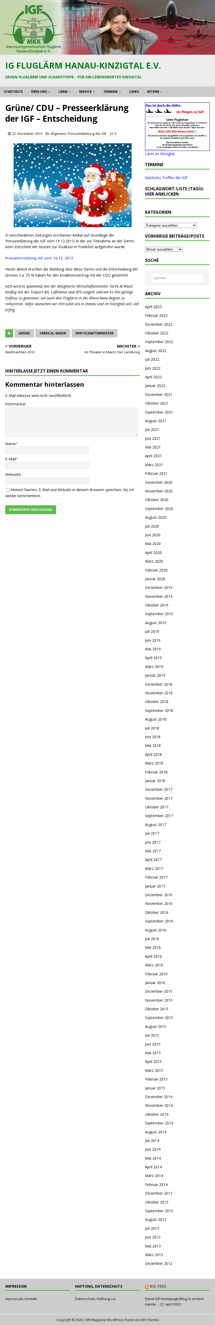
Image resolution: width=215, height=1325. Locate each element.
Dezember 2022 (158, 324)
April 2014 (153, 1166)
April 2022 (153, 376)
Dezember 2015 (158, 991)
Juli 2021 (152, 429)
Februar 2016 (156, 973)
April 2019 (153, 657)
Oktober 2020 (156, 499)
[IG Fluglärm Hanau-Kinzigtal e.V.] (107, 51)
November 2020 (159, 490)
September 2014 (159, 1122)
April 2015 (153, 1061)
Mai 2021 (153, 447)
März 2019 (154, 666)
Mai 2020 (153, 543)
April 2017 (153, 859)
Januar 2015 (155, 1088)
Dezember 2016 (158, 894)
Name (10, 443)
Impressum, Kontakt (21, 1298)
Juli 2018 (152, 728)
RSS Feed (158, 1286)
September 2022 (159, 341)
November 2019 (159, 596)
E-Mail (10, 458)
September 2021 (159, 412)
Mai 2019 (153, 648)
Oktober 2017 (156, 806)
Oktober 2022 (156, 332)
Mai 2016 (153, 947)
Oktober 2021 (156, 403)
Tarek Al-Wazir (52, 333)
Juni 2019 (152, 640)
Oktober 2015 (156, 1008)
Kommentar (15, 403)
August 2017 (155, 824)
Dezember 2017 (158, 789)
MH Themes (150, 1320)
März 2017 (154, 868)
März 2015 (154, 1070)
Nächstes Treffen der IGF (166, 177)
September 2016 (159, 921)
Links (134, 91)
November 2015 (159, 1000)
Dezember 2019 (158, 587)
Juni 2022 (152, 368)
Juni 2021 (152, 438)
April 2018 (153, 754)
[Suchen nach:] (177, 278)
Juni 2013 (152, 1237)
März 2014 (154, 1175)
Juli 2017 (152, 833)
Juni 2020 (152, 534)
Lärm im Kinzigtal (159, 153)
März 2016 (154, 964)
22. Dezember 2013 (27, 133)
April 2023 (153, 306)
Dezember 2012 (158, 1263)
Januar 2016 (155, 982)
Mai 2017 (153, 850)
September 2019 (159, 613)
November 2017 (159, 798)
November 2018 (159, 692)
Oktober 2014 (156, 1114)
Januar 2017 (155, 886)
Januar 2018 (155, 780)
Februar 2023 (156, 315)
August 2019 (155, 622)
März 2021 (154, 464)
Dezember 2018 (158, 684)
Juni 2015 (152, 1044)
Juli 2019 (152, 631)
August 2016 (155, 930)
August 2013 (155, 1219)
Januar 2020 (155, 578)
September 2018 (159, 710)
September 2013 (159, 1210)
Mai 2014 (153, 1158)
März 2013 (154, 1254)
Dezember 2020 (158, 482)
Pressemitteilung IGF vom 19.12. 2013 (39, 258)
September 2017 (159, 815)
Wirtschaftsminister (95, 333)
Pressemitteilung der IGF (87, 133)
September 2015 (159, 1017)
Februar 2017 (156, 877)
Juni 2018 (152, 736)
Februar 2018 (156, 771)
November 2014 (159, 1105)
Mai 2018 (153, 745)
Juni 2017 (152, 842)
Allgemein (58, 133)
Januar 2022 (155, 385)
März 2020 (154, 561)
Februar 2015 (156, 1079)
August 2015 (155, 1026)
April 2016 (153, 956)
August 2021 (155, 420)
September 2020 (159, 508)
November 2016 (159, 903)
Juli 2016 (152, 938)
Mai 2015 (153, 1052)
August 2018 (155, 719)
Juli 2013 (152, 1228)
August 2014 (155, 1131)
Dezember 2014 (158, 1096)
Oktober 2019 (156, 605)
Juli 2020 (152, 526)
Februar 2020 (156, 570)
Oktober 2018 (156, 701)
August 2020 (155, 517)
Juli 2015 (152, 1035)
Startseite (13, 91)
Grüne (24, 333)
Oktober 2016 (156, 912)
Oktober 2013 (156, 1202)
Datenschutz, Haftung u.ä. (95, 1298)
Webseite (13, 474)
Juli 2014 (152, 1140)
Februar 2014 (156, 1184)
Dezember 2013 (158, 1193)
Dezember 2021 (158, 394)
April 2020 (153, 552)
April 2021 (153, 455)
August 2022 (155, 350)
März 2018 (154, 763)
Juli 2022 (152, 359)
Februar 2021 (156, 473)
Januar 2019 (155, 675)
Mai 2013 (153, 1246)
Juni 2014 (152, 1149)
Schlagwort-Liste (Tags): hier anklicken (174, 191)
